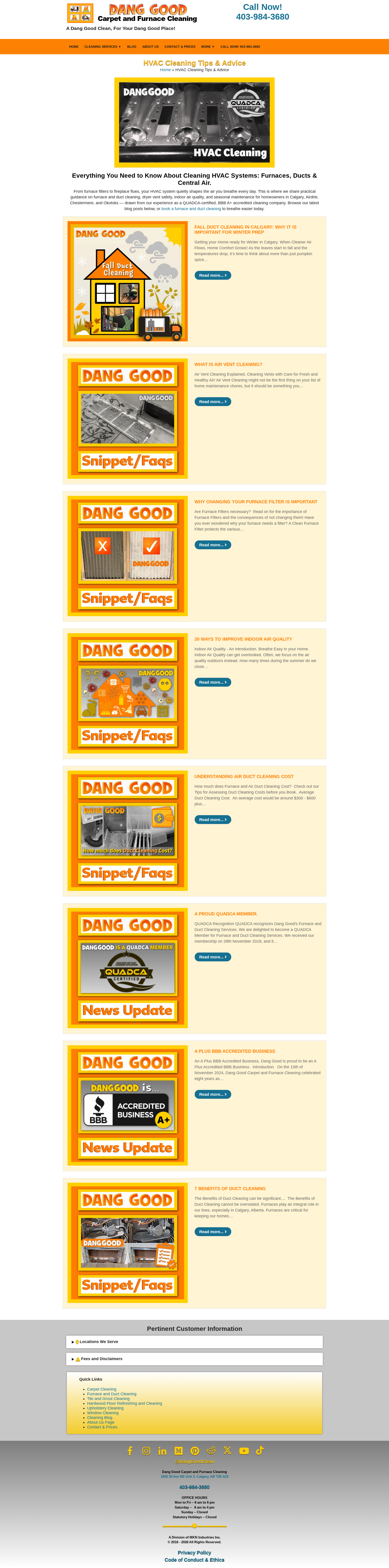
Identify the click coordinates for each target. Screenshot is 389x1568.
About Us (150, 46)
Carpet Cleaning (101, 1389)
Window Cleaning (103, 1413)
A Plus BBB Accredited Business (234, 1051)
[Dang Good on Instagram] (146, 1451)
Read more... (212, 275)
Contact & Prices (180, 46)
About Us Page (100, 1422)
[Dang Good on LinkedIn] (162, 1451)
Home (74, 46)
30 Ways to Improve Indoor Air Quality (243, 639)
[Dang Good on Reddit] (211, 1450)
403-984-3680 (194, 1487)
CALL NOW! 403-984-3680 (240, 46)
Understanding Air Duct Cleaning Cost (244, 776)
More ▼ (208, 46)
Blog (131, 46)
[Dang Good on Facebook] (130, 1451)
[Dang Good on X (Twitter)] (227, 1450)
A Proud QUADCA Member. (226, 913)
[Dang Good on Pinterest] (195, 1451)
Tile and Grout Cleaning (108, 1398)
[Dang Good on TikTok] (260, 1450)
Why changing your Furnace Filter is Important (255, 501)
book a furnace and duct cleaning (191, 208)
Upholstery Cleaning (105, 1408)
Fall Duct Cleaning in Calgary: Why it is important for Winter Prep (245, 230)
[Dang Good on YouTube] (243, 1451)
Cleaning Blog (99, 1417)
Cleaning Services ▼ (102, 46)
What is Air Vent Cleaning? (228, 364)
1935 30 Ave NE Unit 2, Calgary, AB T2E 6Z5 (194, 1477)
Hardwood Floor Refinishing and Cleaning (124, 1403)
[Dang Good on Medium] (178, 1451)
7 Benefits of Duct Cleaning (230, 1188)
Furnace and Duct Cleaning (111, 1394)
